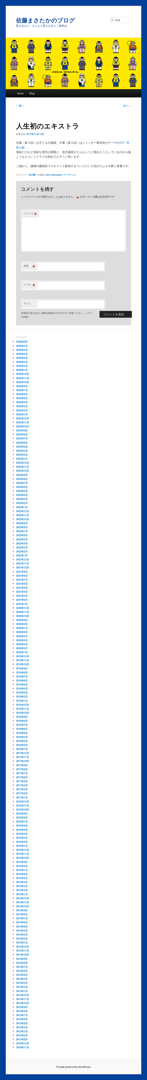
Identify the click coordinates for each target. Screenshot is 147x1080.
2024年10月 (22, 426)
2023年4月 (22, 495)
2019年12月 (22, 656)
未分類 (32, 174)
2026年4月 (22, 358)
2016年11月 (22, 805)
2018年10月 (22, 712)
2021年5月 (22, 587)
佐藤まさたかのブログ (45, 20)
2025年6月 (22, 394)
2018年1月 (22, 749)
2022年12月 (22, 511)
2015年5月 (22, 878)
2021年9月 (22, 571)
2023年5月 (22, 491)
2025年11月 (22, 378)
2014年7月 (22, 918)
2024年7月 (22, 438)
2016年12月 (22, 801)
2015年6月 (22, 874)
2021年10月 (22, 567)
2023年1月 (22, 507)
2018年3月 (22, 741)
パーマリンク (69, 174)
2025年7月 (22, 390)
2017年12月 (22, 753)
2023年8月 (22, 479)
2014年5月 (22, 926)
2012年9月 (22, 1007)
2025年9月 (22, 386)
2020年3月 (22, 644)
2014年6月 (22, 922)
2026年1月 (22, 370)
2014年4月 (22, 930)
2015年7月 (22, 870)
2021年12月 (22, 559)
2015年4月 (22, 882)
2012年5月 (22, 1023)
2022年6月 (22, 535)
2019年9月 (22, 668)
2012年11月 (22, 999)
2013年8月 (22, 963)
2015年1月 (22, 894)
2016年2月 (22, 841)
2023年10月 (22, 470)
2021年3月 (22, 595)
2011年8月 (22, 1039)
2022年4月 (22, 543)
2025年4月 (22, 402)
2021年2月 (22, 599)
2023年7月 (22, 483)
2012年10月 (22, 1003)
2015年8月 (22, 866)
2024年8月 (22, 434)
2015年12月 (22, 850)
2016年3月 (22, 837)
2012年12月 (22, 995)
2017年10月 (22, 761)
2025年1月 (22, 414)
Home (20, 93)
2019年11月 (22, 660)
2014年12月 (22, 898)
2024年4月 (22, 446)
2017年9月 (22, 765)
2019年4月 (22, 688)
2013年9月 (22, 959)
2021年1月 (22, 604)
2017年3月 (22, 789)
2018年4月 (22, 737)
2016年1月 (22, 846)
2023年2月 (22, 503)
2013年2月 (22, 987)
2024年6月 (22, 442)
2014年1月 (22, 942)
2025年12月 (22, 374)
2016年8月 (22, 817)
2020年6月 (22, 632)
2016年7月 (22, 821)
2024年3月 (22, 450)
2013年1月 (22, 991)
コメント (30, 213)
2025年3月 (22, 406)
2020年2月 (22, 648)
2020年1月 (22, 652)
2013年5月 (22, 975)
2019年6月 (22, 680)
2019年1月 (22, 700)
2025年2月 (22, 410)
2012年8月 (22, 1011)
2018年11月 (22, 708)
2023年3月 (22, 499)
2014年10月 (22, 906)
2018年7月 (22, 724)
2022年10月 (22, 519)
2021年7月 (22, 579)
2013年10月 (22, 954)
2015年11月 (22, 854)
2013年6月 (22, 971)
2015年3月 (22, 886)
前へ (20, 105)
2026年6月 (22, 350)
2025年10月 (22, 382)
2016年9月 (22, 813)
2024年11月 (22, 422)
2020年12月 (22, 608)
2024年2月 (22, 454)
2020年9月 (22, 620)
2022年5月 (22, 539)
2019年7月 (22, 676)
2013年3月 (22, 983)
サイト (27, 303)
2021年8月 (22, 575)
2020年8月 (22, 624)
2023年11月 (22, 466)
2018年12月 (22, 704)
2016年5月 (22, 829)
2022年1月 (22, 555)
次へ (127, 105)
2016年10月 (22, 809)
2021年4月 (22, 591)
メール (29, 284)
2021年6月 (22, 583)
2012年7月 (22, 1015)
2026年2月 (22, 366)
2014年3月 (22, 934)
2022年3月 (22, 547)
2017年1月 (22, 797)
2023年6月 (22, 487)
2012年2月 (22, 1035)
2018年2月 (22, 745)
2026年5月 (22, 354)
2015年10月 (22, 858)
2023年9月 (22, 475)
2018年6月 (22, 728)
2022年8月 (22, 527)
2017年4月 (22, 785)
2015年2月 (22, 890)
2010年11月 (22, 1047)
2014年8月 (22, 914)
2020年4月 (22, 640)
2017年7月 (22, 773)
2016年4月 (22, 833)
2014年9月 (22, 910)
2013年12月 (22, 946)
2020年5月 (22, 636)
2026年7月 (22, 346)
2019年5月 (22, 684)
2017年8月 (22, 769)
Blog (31, 93)
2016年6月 (22, 825)
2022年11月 (22, 515)
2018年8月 (22, 720)
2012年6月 (22, 1019)
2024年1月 (22, 458)
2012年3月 (22, 1031)
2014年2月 (22, 938)
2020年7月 (22, 628)
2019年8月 (22, 672)
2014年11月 (22, 902)
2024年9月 (22, 430)
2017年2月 (22, 793)
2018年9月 (22, 716)
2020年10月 (22, 616)
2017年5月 (22, 781)
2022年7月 (22, 531)
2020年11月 (22, 612)
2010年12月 (22, 1043)
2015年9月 (22, 862)
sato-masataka (53, 174)
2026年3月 (22, 362)
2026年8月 (22, 341)
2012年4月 (22, 1027)
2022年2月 (22, 551)
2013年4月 (22, 979)
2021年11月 (22, 563)
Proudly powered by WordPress (73, 1067)
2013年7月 (22, 967)
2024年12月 (22, 418)
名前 (29, 266)
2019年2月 (22, 696)
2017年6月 (22, 777)
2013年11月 (22, 950)
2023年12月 (22, 462)
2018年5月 (22, 733)
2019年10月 (22, 664)
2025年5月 (22, 398)
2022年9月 (22, 523)
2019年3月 (22, 692)
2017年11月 (22, 757)
